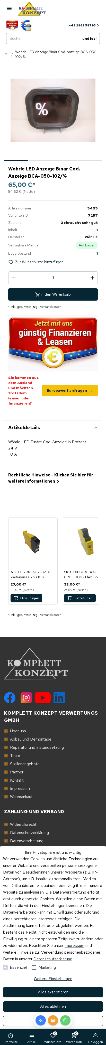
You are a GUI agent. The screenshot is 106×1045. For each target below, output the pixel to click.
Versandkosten (50, 307)
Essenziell (19, 967)
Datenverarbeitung (23, 840)
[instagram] (26, 697)
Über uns (15, 731)
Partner (13, 772)
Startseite (11, 1042)
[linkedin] (59, 697)
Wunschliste (52, 1037)
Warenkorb (74, 1037)
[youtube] (42, 697)
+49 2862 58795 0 (84, 25)
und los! (89, 38)
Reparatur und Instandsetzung (34, 747)
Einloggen (95, 1042)
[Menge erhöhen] (92, 278)
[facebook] (9, 697)
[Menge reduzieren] (13, 278)
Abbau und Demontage (27, 739)
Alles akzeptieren (53, 992)
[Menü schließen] (9, 8)
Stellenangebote (22, 763)
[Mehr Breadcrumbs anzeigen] (6, 53)
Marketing (47, 967)
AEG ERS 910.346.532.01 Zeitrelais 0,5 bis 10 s (30, 574)
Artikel (32, 1042)
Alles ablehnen (53, 1006)
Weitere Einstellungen (53, 978)
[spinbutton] (53, 278)
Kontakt (14, 780)
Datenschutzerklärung (52, 959)
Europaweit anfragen (70, 390)
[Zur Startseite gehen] (34, 8)
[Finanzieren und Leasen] (12, 25)
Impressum (74, 945)
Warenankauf (18, 796)
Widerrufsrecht (20, 824)
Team (12, 755)
